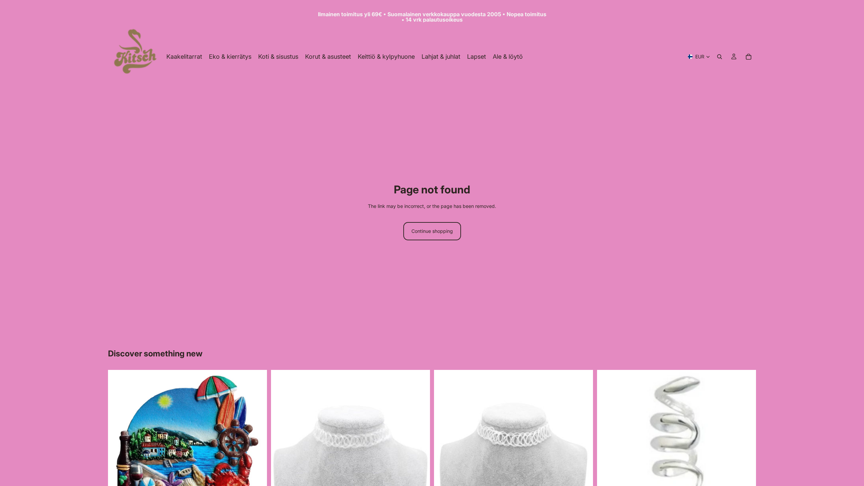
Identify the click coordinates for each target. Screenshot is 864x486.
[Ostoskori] (748, 56)
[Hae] (719, 56)
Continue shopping (432, 231)
